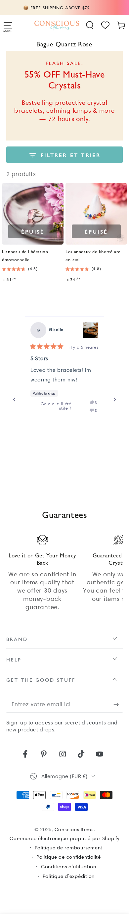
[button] (90, 25)
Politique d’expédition (69, 876)
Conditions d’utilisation (68, 867)
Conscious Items (74, 829)
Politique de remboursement (69, 848)
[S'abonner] (118, 704)
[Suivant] (115, 400)
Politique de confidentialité (68, 857)
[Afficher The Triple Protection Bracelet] (91, 330)
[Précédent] (14, 400)
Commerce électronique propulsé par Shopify (64, 838)
